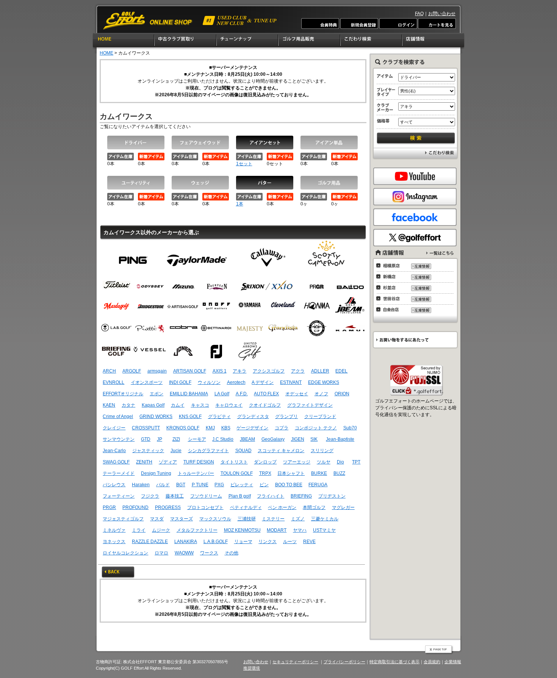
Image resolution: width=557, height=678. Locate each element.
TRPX (265, 473)
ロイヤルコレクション (125, 553)
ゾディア (168, 462)
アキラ (239, 371)
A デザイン (263, 382)
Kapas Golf (153, 405)
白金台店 (390, 309)
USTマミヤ (324, 530)
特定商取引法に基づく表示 (394, 661)
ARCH (109, 371)
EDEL (341, 371)
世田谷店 (390, 298)
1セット (244, 163)
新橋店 (390, 276)
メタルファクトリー (197, 530)
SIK (314, 439)
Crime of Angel (118, 416)
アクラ (298, 371)
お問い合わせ (441, 13)
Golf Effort (190, 21)
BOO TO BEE (288, 484)
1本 (239, 204)
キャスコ (200, 405)
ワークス (209, 553)
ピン (133, 257)
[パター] (264, 182)
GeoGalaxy (273, 439)
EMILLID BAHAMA (189, 393)
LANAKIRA (185, 541)
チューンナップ (247, 41)
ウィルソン (209, 382)
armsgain (157, 371)
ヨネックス (114, 541)
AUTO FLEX (266, 393)
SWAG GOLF (116, 462)
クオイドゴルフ (265, 405)
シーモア (197, 439)
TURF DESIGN (198, 462)
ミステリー (273, 518)
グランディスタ (253, 416)
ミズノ (298, 518)
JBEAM (247, 439)
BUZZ (339, 473)
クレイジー (114, 428)
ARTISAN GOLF (189, 371)
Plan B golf (239, 496)
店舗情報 (433, 41)
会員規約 (432, 661)
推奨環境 (251, 668)
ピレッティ (241, 484)
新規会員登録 (359, 23)
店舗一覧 (440, 253)
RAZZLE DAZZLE (150, 541)
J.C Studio (222, 439)
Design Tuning (156, 473)
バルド (163, 484)
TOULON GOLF (237, 473)
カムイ (178, 405)
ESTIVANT (291, 382)
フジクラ (150, 496)
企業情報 (452, 661)
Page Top (439, 650)
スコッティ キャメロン (281, 450)
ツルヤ (323, 462)
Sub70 (350, 428)
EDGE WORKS (323, 382)
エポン (156, 393)
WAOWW (184, 553)
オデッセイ (296, 393)
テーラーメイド (197, 257)
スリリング (322, 450)
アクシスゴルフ (269, 371)
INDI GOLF (180, 382)
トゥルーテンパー (196, 473)
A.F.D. (242, 393)
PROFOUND (135, 507)
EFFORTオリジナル (123, 393)
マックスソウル (215, 518)
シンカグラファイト (208, 450)
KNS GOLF (190, 416)
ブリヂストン (332, 496)
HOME (123, 41)
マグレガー (343, 507)
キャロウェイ (229, 405)
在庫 (420, 266)
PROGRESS (168, 507)
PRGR (109, 507)
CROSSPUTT (146, 428)
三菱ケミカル (324, 518)
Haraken (141, 484)
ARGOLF (131, 371)
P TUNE (200, 484)
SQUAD (243, 450)
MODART (276, 530)
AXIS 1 (220, 371)
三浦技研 (247, 518)
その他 (231, 553)
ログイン (398, 23)
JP (159, 439)
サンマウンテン (119, 439)
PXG (219, 484)
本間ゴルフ (314, 507)
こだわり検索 (371, 41)
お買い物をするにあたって (414, 340)
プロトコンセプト (205, 507)
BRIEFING (301, 496)
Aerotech (236, 382)
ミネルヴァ (114, 530)
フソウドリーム (206, 496)
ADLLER (320, 371)
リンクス (267, 541)
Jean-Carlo (114, 450)
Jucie (176, 450)
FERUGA (317, 484)
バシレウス (114, 484)
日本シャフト (291, 473)
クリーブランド (320, 416)
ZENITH (144, 462)
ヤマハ (300, 530)
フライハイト (270, 496)
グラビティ (219, 416)
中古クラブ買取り (186, 41)
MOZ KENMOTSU (242, 530)
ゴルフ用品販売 (309, 41)
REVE (309, 541)
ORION (342, 393)
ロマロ (161, 553)
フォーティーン (119, 496)
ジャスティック (148, 450)
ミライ (139, 530)
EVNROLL (113, 382)
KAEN (109, 405)
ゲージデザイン (252, 428)
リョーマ (243, 541)
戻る (118, 573)
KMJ (210, 428)
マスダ (157, 518)
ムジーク (161, 530)
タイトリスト (234, 462)
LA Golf (221, 393)
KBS (225, 428)
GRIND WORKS (155, 416)
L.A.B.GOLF (215, 541)
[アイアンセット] (264, 142)
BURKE (319, 473)
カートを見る (436, 23)
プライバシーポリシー (344, 661)
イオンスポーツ (147, 382)
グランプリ (286, 416)
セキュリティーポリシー (295, 661)
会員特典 (320, 23)
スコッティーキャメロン (326, 257)
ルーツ (290, 541)
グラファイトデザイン (310, 405)
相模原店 (390, 265)
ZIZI (176, 439)
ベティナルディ (246, 507)
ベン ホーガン (282, 507)
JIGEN (297, 439)
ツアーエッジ (296, 462)
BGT (180, 484)
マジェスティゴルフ (123, 518)
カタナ (128, 405)
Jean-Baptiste (340, 439)
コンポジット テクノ (316, 428)
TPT (356, 462)
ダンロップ (265, 462)
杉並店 (390, 287)
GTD (145, 439)
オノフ (321, 393)
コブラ (281, 428)
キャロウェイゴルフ (267, 257)
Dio (340, 462)
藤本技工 (175, 496)
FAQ (419, 13)
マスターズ (181, 518)
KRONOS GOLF (182, 428)
